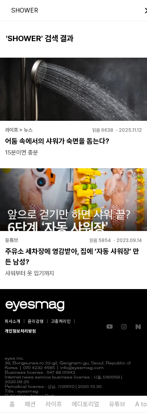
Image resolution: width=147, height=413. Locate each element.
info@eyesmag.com (82, 368)
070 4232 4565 (39, 368)
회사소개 (12, 321)
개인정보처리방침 (20, 331)
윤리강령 (36, 321)
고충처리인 (61, 321)
